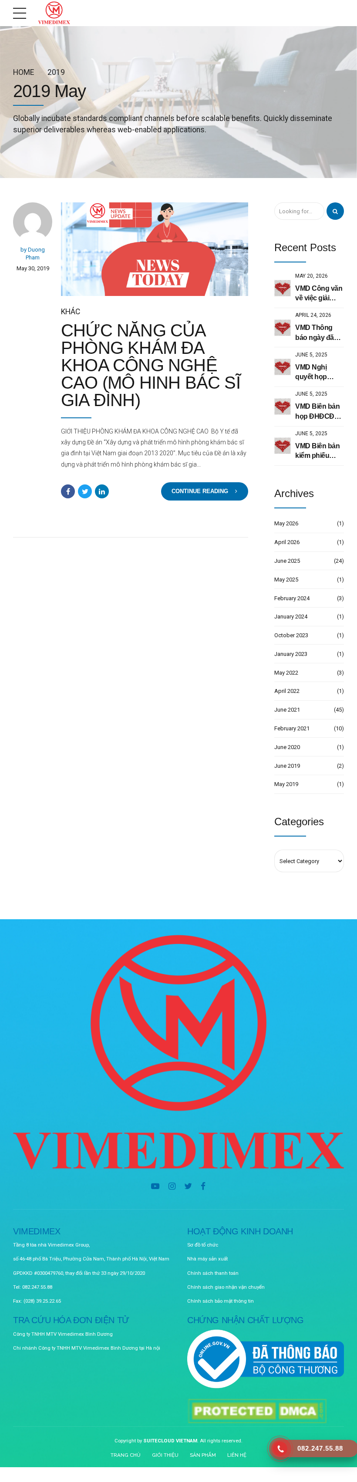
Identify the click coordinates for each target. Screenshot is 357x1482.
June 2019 (287, 766)
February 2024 (292, 598)
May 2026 (286, 523)
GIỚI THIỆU (165, 1455)
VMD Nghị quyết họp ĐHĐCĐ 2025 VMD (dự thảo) (317, 372)
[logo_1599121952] (178, 1052)
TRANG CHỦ (126, 1455)
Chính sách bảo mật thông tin (220, 1301)
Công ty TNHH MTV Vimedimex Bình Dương (63, 1334)
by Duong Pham (32, 253)
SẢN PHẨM (203, 1455)
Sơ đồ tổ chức (202, 1245)
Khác (70, 311)
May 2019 (286, 784)
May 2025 (286, 579)
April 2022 (287, 691)
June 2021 (287, 709)
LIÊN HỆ (236, 1455)
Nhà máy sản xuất (207, 1259)
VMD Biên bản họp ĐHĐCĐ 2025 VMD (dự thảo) (317, 412)
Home (23, 72)
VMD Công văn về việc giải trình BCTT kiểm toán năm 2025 (318, 294)
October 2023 (291, 635)
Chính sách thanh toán (213, 1273)
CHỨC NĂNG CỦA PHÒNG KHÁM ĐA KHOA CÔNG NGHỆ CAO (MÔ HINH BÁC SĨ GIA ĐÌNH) (150, 365)
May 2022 (286, 672)
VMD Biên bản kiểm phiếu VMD (317, 451)
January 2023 (290, 654)
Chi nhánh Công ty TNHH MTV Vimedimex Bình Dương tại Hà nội (86, 1348)
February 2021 (292, 728)
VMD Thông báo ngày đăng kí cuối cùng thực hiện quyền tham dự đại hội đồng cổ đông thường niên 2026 (319, 333)
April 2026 (287, 542)
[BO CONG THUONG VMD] (265, 1359)
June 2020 (287, 747)
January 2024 (290, 616)
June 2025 (287, 561)
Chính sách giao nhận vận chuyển (226, 1287)
